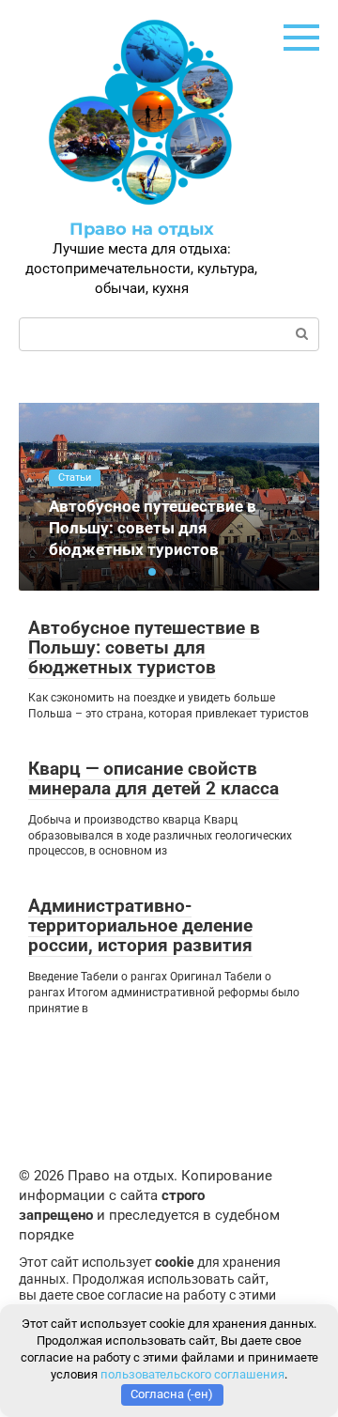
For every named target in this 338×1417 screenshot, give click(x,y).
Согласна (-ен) (172, 1394)
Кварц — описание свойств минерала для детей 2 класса (153, 778)
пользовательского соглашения (192, 1374)
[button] (152, 572)
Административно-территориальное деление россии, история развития (140, 925)
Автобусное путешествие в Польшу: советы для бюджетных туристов (144, 647)
